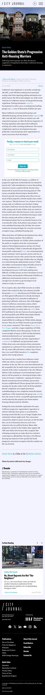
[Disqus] (22, 510)
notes (24, 251)
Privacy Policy (34, 169)
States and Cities (23, 79)
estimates (14, 293)
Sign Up (23, 166)
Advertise (5, 665)
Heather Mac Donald (10, 572)
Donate (7, 468)
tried (38, 394)
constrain (29, 103)
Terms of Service (22, 171)
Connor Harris (6, 47)
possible (23, 267)
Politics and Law (24, 81)
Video (4, 653)
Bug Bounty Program (9, 676)
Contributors (28, 643)
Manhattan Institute (33, 453)
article (33, 309)
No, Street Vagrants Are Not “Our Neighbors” (18, 576)
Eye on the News (11, 592)
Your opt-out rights (7, 691)
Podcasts (5, 648)
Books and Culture (8, 650)
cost (12, 108)
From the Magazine (9, 645)
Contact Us (28, 655)
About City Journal (30, 639)
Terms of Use (7, 673)
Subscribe (27, 647)
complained (6, 341)
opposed (37, 115)
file (28, 352)
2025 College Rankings (10, 655)
